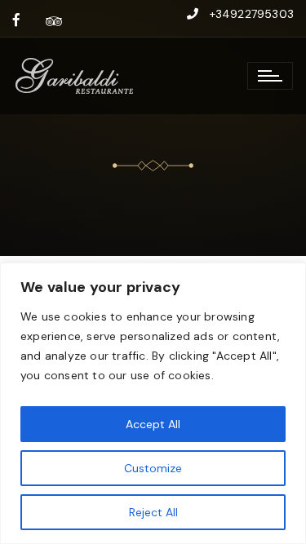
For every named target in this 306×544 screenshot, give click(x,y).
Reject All (153, 512)
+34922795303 (252, 14)
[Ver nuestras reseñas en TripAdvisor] (54, 20)
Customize (153, 468)
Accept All (153, 424)
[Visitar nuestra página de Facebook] (16, 20)
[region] (153, 403)
